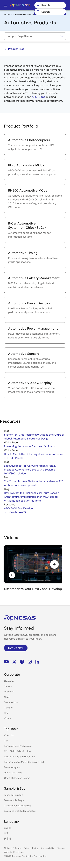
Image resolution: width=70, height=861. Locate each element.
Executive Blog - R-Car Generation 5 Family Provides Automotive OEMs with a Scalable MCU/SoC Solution (30, 469)
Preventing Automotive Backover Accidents (30, 446)
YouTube (6, 661)
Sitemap (61, 848)
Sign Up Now (15, 648)
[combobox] (50, 11)
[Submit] (37, 11)
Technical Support (13, 794)
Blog (6, 712)
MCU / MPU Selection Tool (17, 751)
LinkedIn (37, 661)
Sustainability (11, 702)
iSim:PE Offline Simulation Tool (19, 756)
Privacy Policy (31, 848)
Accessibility (47, 848)
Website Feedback (14, 852)
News (7, 696)
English (7, 827)
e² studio (8, 735)
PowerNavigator (12, 767)
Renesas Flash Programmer (18, 745)
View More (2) (17, 512)
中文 (6, 833)
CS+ (6, 740)
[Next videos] (54, 564)
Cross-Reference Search (17, 777)
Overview (9, 680)
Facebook (22, 661)
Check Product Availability (17, 805)
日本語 (7, 838)
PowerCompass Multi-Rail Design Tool (24, 761)
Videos (7, 718)
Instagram (30, 661)
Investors (9, 691)
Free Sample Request (15, 800)
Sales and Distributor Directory (20, 810)
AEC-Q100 (38, 97)
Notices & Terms (12, 848)
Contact (8, 707)
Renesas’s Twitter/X (14, 661)
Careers (8, 686)
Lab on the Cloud (13, 772)
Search (50, 5)
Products (8, 14)
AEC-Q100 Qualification (18, 508)
